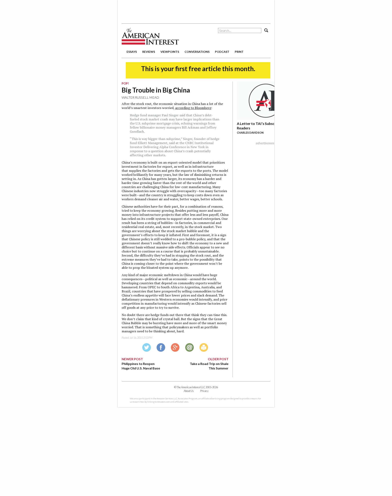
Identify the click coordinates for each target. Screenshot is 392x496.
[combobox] (239, 30)
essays (132, 51)
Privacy (204, 390)
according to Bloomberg (193, 108)
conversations (197, 51)
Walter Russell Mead (140, 97)
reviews (148, 51)
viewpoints (169, 51)
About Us (189, 390)
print (239, 51)
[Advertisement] (196, 10)
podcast (222, 51)
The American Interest (150, 36)
